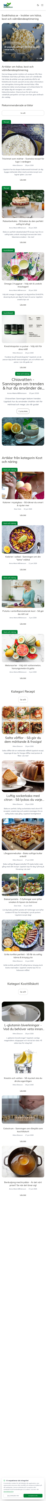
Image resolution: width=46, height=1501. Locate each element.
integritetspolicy (8, 1491)
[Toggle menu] (42, 5)
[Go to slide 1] (37, 58)
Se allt (23, 113)
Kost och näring (12, 42)
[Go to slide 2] (39, 58)
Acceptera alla (33, 1495)
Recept (6, 122)
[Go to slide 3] (41, 58)
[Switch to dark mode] (38, 5)
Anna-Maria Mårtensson (17, 228)
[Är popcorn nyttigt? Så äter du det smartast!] (23, 42)
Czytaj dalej (23, 411)
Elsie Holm (17, 509)
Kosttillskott (8, 250)
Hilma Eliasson (9, 54)
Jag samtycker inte (13, 1495)
